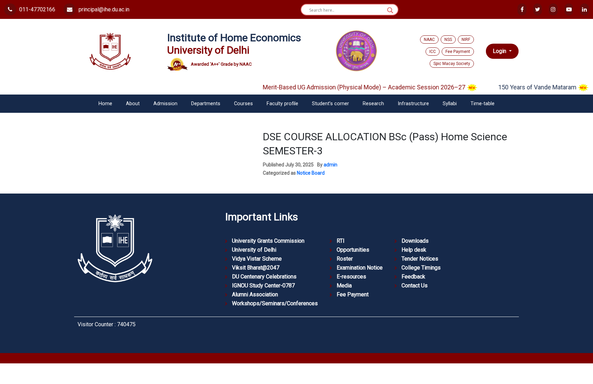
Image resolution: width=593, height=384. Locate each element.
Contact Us (415, 285)
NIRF (466, 39)
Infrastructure (413, 104)
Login (500, 51)
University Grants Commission (268, 241)
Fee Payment (457, 51)
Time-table (482, 104)
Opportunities (353, 249)
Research (373, 104)
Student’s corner (330, 104)
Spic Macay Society (451, 63)
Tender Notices (420, 258)
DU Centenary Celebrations (264, 276)
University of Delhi (254, 249)
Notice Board (311, 173)
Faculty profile (282, 104)
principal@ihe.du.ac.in (103, 9)
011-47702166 (36, 9)
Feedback (413, 276)
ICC (432, 51)
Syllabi (450, 104)
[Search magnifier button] (390, 10)
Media (344, 285)
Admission (165, 104)
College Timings (421, 267)
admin (330, 164)
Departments (205, 104)
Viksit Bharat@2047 (255, 267)
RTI (341, 241)
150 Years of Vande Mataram (531, 87)
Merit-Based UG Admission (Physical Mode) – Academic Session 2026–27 (358, 87)
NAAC (429, 39)
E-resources (351, 276)
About (133, 104)
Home (105, 104)
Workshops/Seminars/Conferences (275, 303)
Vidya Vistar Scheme (257, 258)
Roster (345, 258)
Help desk (414, 249)
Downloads (415, 241)
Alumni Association (255, 294)
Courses (243, 104)
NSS (448, 39)
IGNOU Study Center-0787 (263, 285)
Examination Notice (360, 267)
